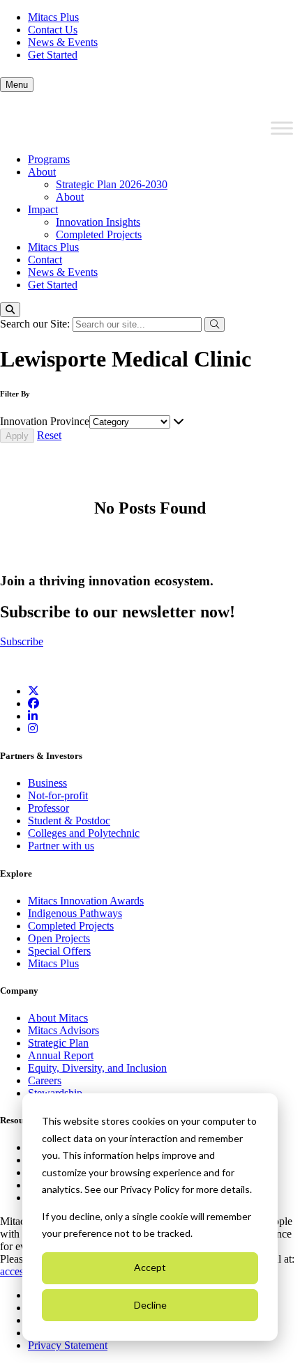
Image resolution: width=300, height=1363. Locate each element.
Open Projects (59, 938)
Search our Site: (36, 324)
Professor (48, 808)
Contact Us (52, 30)
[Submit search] (214, 324)
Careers (44, 1080)
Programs (49, 159)
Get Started (52, 55)
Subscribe (21, 641)
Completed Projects (99, 234)
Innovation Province (44, 421)
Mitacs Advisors (63, 1030)
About (42, 172)
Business (47, 783)
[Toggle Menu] (282, 128)
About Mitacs (58, 1018)
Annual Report (60, 1055)
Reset (49, 435)
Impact (43, 209)
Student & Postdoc (69, 820)
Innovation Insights (98, 222)
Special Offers (59, 951)
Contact (45, 259)
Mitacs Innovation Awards (86, 901)
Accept (150, 1267)
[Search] (10, 309)
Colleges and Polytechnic (84, 833)
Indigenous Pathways (75, 913)
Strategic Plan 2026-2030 (111, 184)
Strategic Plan (58, 1043)
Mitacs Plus (53, 17)
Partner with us (61, 846)
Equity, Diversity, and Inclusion (97, 1068)
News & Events (63, 42)
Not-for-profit (58, 795)
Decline (150, 1305)
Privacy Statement (67, 1345)
